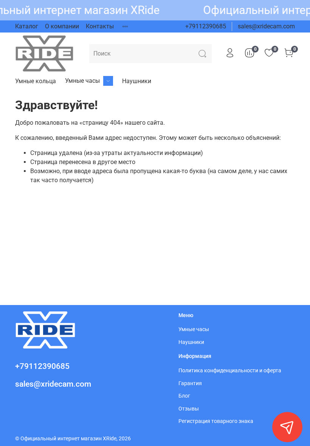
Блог (184, 396)
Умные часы (82, 80)
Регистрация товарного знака (215, 421)
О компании (62, 26)
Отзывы (188, 409)
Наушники (136, 81)
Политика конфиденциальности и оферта (229, 370)
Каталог (26, 26)
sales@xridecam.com (266, 26)
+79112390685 (205, 26)
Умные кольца (35, 81)
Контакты (100, 26)
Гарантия (190, 383)
